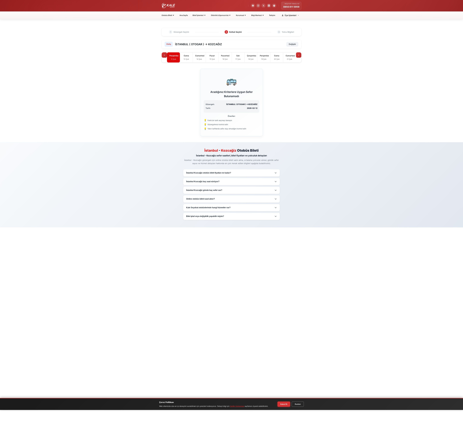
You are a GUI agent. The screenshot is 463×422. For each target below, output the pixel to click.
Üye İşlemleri (290, 15)
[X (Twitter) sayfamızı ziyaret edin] (264, 6)
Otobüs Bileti (168, 15)
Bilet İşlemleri (199, 15)
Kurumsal (241, 15)
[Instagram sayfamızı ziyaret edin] (258, 6)
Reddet (298, 404)
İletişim (272, 15)
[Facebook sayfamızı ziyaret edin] (253, 6)
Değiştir (292, 44)
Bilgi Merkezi (257, 15)
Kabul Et (283, 404)
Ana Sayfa (184, 15)
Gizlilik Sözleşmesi (237, 406)
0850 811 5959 (291, 7)
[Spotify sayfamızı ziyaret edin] (274, 6)
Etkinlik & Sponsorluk (220, 15)
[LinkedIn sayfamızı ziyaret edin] (269, 6)
